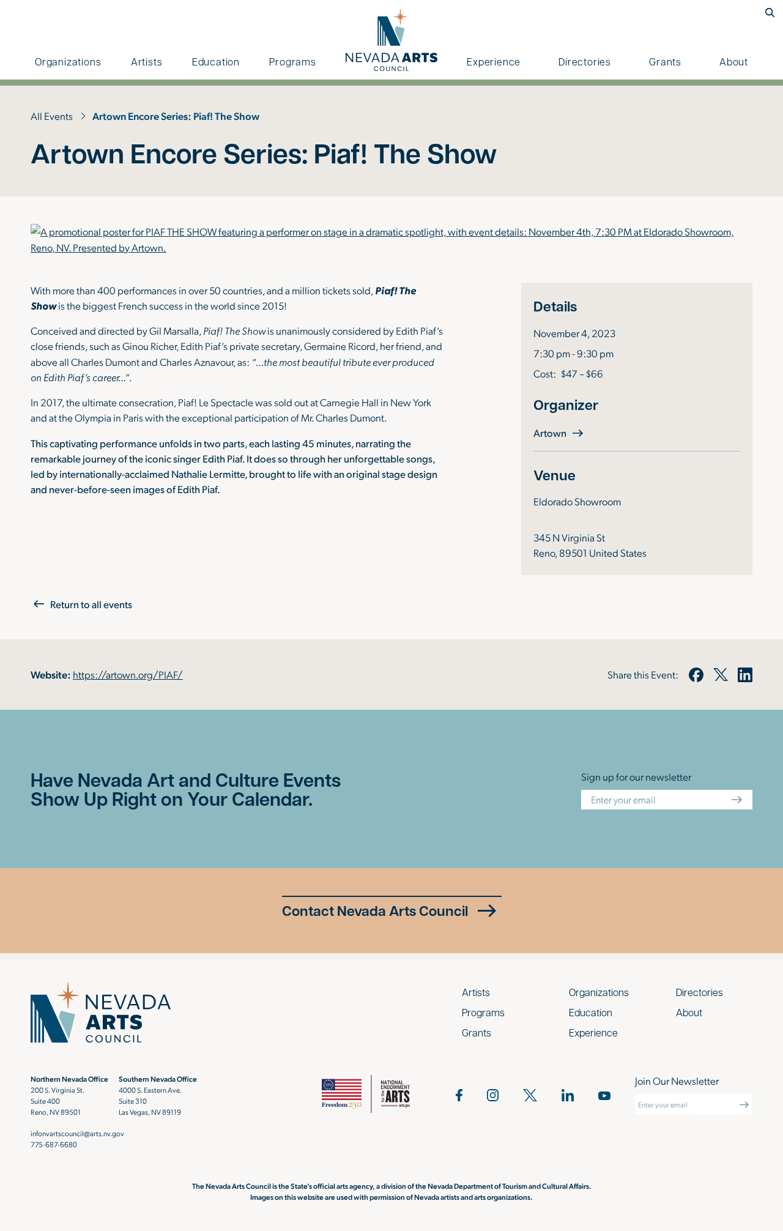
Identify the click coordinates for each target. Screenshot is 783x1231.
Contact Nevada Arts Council (375, 910)
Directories (584, 61)
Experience (494, 61)
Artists (147, 61)
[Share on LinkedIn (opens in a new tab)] (745, 675)
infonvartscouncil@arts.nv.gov (77, 1133)
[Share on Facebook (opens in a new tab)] (695, 675)
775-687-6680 (54, 1144)
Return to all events (91, 604)
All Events (52, 115)
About (733, 61)
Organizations (68, 61)
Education (216, 61)
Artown (559, 432)
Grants (665, 61)
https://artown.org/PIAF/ (128, 674)
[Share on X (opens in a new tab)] (720, 675)
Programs (292, 61)
